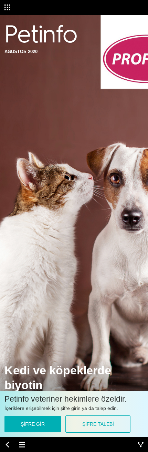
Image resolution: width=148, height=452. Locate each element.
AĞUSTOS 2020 (21, 51)
